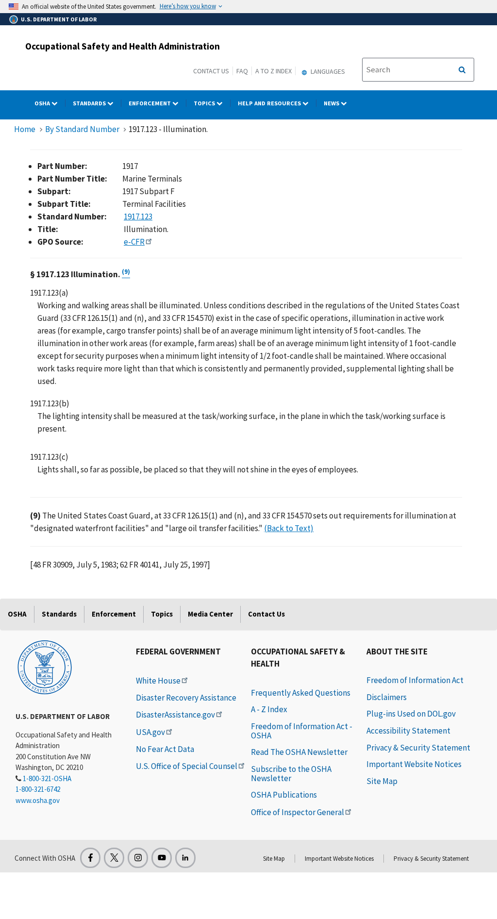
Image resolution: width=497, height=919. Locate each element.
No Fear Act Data (165, 749)
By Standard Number (82, 129)
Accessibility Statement (408, 730)
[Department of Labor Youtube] (161, 858)
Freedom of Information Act (415, 680)
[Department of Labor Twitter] (114, 858)
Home (24, 129)
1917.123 (138, 216)
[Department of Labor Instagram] (138, 858)
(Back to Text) (289, 528)
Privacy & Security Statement (418, 747)
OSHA (42, 103)
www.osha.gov (38, 800)
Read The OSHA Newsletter (299, 752)
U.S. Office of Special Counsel (186, 766)
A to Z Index (273, 71)
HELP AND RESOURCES (270, 103)
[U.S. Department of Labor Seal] (45, 666)
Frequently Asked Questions (300, 692)
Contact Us (211, 71)
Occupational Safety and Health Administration (122, 46)
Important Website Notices (414, 764)
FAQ (242, 71)
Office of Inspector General (297, 812)
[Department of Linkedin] (185, 858)
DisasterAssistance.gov (175, 714)
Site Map (382, 781)
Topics (205, 103)
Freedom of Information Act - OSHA (301, 731)
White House (158, 680)
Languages (327, 71)
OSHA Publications (284, 794)
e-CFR (134, 241)
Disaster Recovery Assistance (186, 697)
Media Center (210, 613)
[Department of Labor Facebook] (90, 858)
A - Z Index (269, 709)
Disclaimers (386, 697)
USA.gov (150, 732)
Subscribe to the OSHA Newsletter (291, 774)
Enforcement (150, 103)
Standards (90, 103)
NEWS (332, 103)
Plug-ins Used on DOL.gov (411, 713)
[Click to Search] (462, 70)
